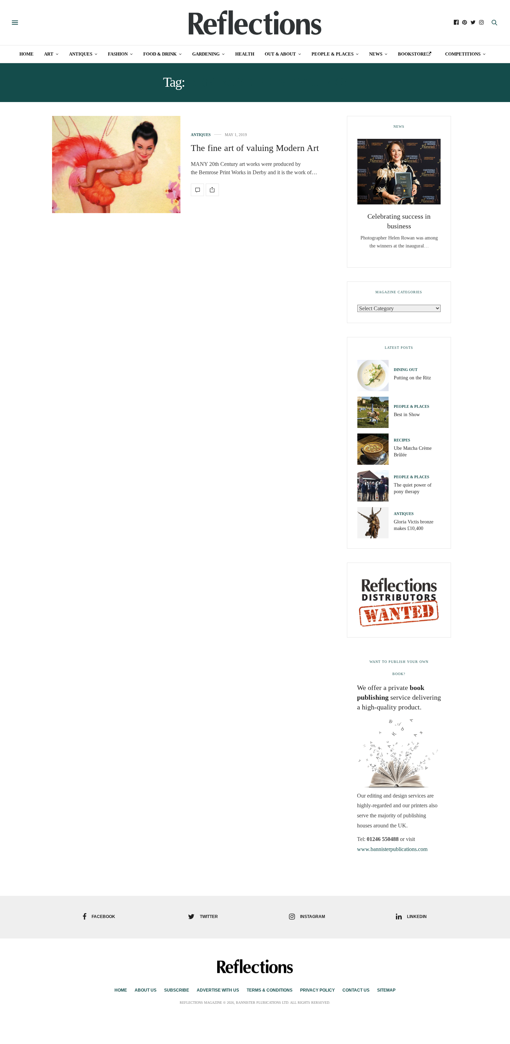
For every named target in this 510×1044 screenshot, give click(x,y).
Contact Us (355, 990)
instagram (312, 916)
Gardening (206, 54)
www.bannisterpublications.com (392, 849)
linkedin (417, 916)
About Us (145, 990)
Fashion (118, 54)
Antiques (80, 54)
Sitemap (386, 990)
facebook (103, 916)
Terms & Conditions (269, 990)
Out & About (280, 54)
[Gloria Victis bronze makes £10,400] (375, 522)
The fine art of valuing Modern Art (255, 148)
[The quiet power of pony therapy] (375, 486)
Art (48, 54)
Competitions (463, 54)
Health (244, 54)
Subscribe (176, 990)
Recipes (402, 440)
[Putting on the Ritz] (375, 375)
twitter (209, 916)
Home (26, 54)
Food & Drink (160, 54)
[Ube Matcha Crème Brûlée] (375, 449)
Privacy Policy (317, 990)
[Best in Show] (375, 412)
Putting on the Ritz (412, 377)
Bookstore (412, 54)
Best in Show (407, 414)
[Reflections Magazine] (255, 22)
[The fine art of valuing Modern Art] (116, 164)
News (375, 54)
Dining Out (405, 370)
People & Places (333, 54)
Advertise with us (218, 990)
